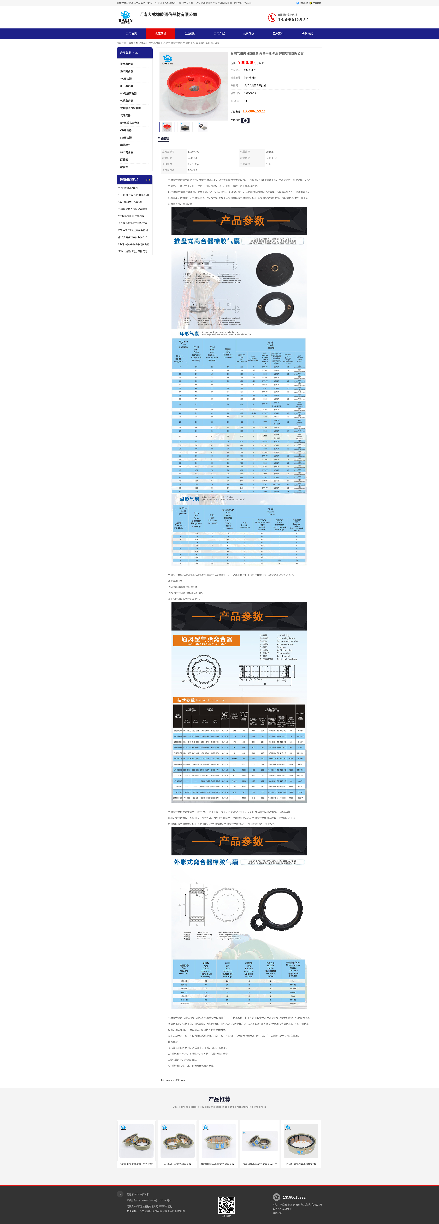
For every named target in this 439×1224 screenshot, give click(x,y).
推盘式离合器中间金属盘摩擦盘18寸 (134, 237)
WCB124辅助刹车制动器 (131, 216)
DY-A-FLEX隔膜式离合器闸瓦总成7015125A (134, 230)
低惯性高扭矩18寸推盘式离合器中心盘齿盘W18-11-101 (134, 223)
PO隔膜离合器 (128, 93)
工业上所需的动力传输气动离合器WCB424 (134, 251)
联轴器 (124, 159)
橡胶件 (124, 167)
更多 (148, 180)
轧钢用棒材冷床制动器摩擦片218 (134, 209)
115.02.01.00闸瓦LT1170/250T (133, 195)
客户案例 (277, 33)
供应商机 (160, 33)
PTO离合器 (126, 152)
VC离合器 (126, 78)
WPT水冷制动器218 (128, 188)
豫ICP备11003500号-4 (160, 1200)
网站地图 (180, 1211)
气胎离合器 (155, 43)
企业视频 (190, 33)
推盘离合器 (126, 64)
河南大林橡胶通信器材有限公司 (142, 1206)
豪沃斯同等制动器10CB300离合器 (274, 1164)
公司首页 (131, 33)
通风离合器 (126, 71)
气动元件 (125, 115)
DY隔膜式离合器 (129, 123)
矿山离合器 (126, 86)
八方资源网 (146, 1211)
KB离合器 (126, 137)
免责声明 (157, 1211)
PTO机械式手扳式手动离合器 (133, 244)
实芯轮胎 (125, 145)
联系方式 (307, 33)
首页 (131, 43)
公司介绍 (219, 33)
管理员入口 (169, 1211)
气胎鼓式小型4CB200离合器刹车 (151, 1164)
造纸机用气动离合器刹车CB (192, 1164)
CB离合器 (126, 130)
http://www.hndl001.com (173, 1080)
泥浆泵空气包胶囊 (130, 108)
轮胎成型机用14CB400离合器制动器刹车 (236, 1164)
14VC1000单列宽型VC (130, 202)
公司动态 (248, 33)
